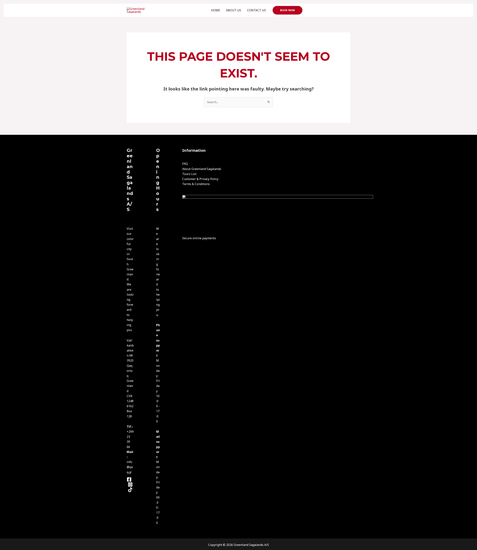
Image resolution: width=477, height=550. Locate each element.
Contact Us (256, 10)
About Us (233, 10)
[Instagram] (130, 484)
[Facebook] (129, 479)
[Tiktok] (130, 489)
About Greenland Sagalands (201, 169)
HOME (215, 10)
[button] (287, 10)
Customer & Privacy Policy (200, 179)
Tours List (189, 174)
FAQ (185, 164)
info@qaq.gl (130, 467)
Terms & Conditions (196, 184)
